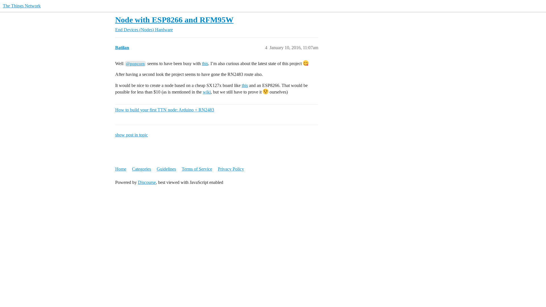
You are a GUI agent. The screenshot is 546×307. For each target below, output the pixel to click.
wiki (207, 92)
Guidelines (166, 169)
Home (120, 169)
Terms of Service (197, 169)
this (205, 63)
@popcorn (135, 63)
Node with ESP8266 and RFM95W (174, 19)
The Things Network (22, 5)
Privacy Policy (231, 169)
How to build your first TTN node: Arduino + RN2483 (164, 109)
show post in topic (131, 134)
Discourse (147, 182)
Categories (141, 169)
